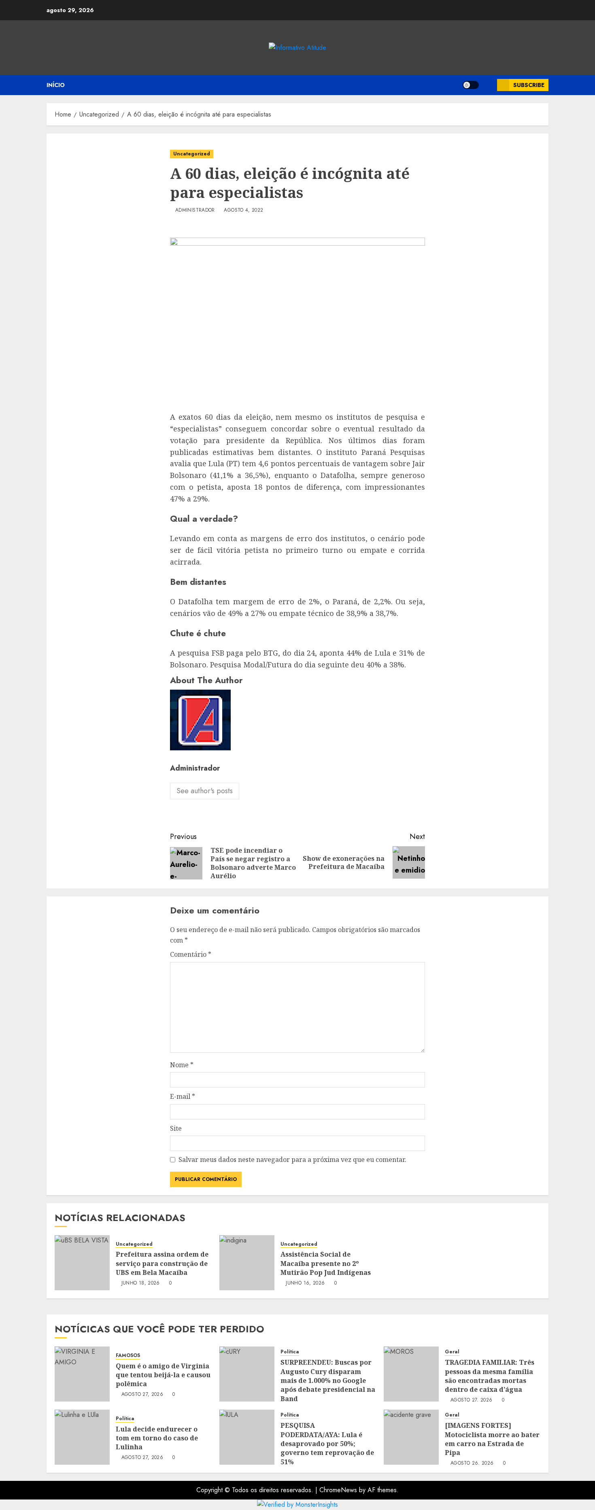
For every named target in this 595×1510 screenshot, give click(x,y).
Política (289, 1352)
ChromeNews (338, 1490)
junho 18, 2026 (140, 1283)
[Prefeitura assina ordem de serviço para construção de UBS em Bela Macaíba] (82, 1262)
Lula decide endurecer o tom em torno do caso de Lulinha (157, 1438)
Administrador (195, 210)
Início (56, 85)
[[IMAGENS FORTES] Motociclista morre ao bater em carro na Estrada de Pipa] (411, 1437)
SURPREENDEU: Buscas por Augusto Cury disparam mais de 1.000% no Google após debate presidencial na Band (327, 1380)
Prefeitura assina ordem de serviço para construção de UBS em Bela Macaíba (162, 1263)
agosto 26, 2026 (471, 1463)
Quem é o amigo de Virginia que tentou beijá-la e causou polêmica (163, 1375)
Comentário (190, 954)
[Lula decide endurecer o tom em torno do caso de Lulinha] (82, 1437)
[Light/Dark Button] (471, 85)
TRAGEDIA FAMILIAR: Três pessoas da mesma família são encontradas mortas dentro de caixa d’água (489, 1376)
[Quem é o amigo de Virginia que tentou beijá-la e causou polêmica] (82, 1374)
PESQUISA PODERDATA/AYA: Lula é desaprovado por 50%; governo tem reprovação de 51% (327, 1443)
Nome (181, 1064)
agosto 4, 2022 (243, 210)
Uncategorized (191, 153)
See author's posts (204, 791)
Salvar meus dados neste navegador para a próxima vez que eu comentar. (292, 1159)
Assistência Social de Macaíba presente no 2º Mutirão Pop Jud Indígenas (325, 1263)
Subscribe (528, 85)
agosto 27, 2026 (142, 1394)
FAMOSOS (128, 1355)
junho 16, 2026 (305, 1283)
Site (176, 1128)
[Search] (488, 85)
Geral (452, 1352)
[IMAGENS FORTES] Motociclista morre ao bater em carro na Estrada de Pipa (492, 1439)
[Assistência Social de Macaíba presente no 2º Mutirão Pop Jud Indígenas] (246, 1262)
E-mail (182, 1096)
